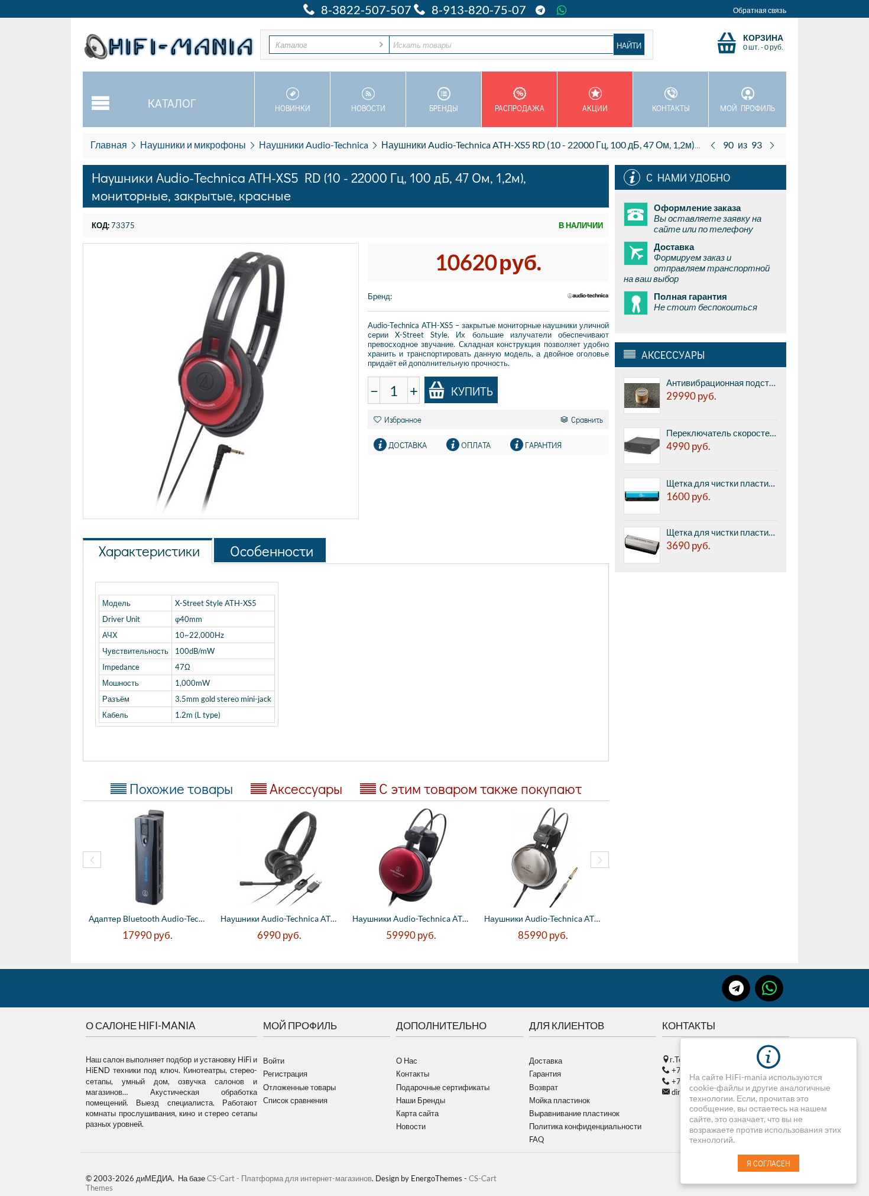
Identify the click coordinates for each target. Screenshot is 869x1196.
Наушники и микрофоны (193, 144)
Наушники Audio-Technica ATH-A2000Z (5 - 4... (544, 918)
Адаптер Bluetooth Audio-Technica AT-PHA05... (149, 918)
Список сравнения (295, 1100)
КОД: (100, 225)
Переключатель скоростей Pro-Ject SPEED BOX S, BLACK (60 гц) (721, 432)
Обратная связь (759, 10)
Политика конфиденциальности (585, 1126)
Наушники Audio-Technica (313, 144)
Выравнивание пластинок (574, 1113)
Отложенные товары (299, 1087)
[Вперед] (772, 145)
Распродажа (519, 108)
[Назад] (713, 145)
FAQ (536, 1139)
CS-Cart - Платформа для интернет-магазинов (289, 1178)
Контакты (671, 108)
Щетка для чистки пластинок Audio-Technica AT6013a (721, 532)
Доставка (545, 1060)
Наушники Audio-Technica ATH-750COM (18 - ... (281, 918)
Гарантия (545, 1073)
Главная (108, 144)
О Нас (406, 1060)
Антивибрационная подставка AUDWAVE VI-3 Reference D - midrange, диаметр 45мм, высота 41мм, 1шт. (721, 382)
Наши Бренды (420, 1100)
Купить (472, 390)
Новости (368, 108)
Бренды (443, 108)
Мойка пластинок (559, 1100)
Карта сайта (417, 1113)
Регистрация (285, 1073)
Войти (273, 1060)
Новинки (292, 108)
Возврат (543, 1087)
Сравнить (587, 419)
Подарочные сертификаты (442, 1087)
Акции (595, 108)
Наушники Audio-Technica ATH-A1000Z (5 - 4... (412, 918)
